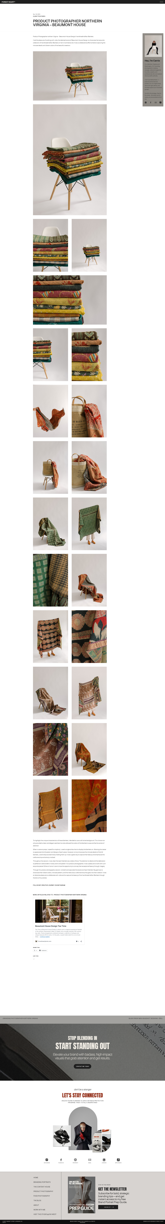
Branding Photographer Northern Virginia (20, 1018)
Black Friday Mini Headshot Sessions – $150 (145, 1018)
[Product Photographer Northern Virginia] (70, 76)
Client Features (39, 16)
